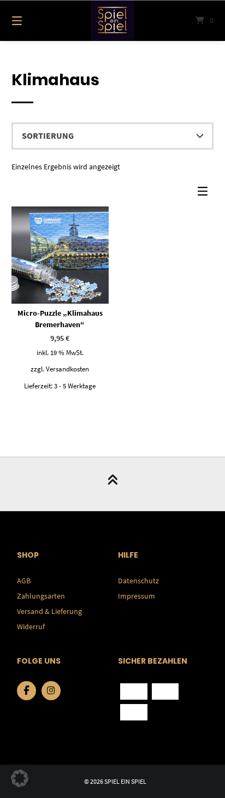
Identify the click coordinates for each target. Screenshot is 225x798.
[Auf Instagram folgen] (51, 690)
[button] (19, 778)
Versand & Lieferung (49, 611)
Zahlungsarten (41, 596)
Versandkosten (67, 369)
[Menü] (31, 20)
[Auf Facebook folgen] (26, 690)
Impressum (136, 596)
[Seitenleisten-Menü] (205, 193)
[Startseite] (112, 20)
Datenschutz (138, 581)
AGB (24, 581)
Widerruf (31, 626)
